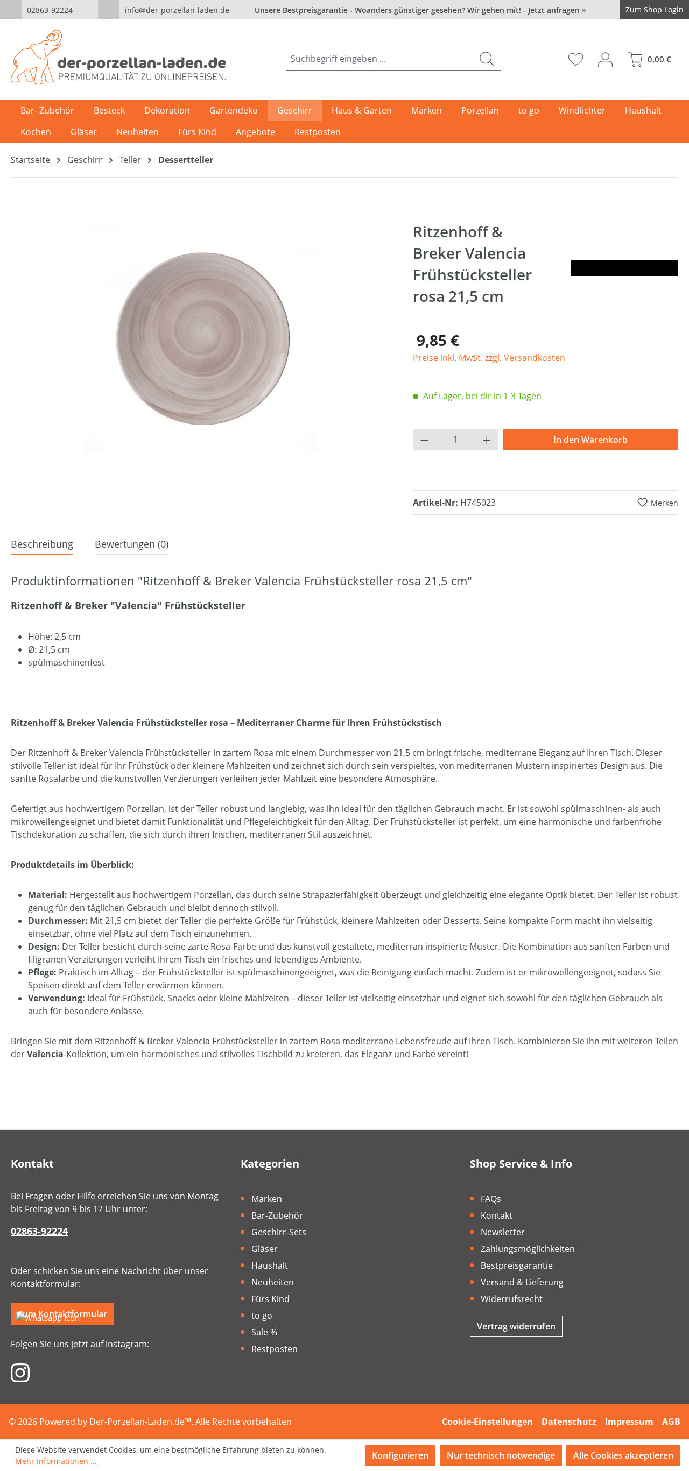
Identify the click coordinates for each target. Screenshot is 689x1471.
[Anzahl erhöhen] (487, 439)
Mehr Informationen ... (56, 1461)
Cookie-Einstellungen (487, 1421)
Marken (266, 1199)
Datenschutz (569, 1421)
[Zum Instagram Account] (20, 1372)
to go (261, 1315)
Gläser (264, 1249)
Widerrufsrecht (512, 1299)
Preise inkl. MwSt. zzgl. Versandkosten (489, 358)
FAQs (491, 1199)
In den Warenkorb (590, 439)
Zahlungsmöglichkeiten (528, 1249)
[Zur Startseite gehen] (118, 57)
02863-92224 (50, 10)
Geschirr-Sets (278, 1232)
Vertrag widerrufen (516, 1326)
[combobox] (379, 59)
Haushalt (269, 1265)
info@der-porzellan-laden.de (177, 10)
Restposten (274, 1349)
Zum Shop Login (654, 9)
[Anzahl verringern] (424, 439)
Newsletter (503, 1232)
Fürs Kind (270, 1299)
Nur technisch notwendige (501, 1455)
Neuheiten (272, 1282)
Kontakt (496, 1215)
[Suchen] (487, 59)
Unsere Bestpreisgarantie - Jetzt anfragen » (420, 10)
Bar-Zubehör (277, 1215)
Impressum (629, 1421)
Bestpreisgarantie (517, 1265)
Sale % (264, 1332)
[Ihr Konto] (605, 59)
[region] (201, 336)
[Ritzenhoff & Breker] (624, 268)
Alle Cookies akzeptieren (623, 1455)
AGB (671, 1421)
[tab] (42, 544)
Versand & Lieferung (522, 1282)
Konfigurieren (400, 1455)
